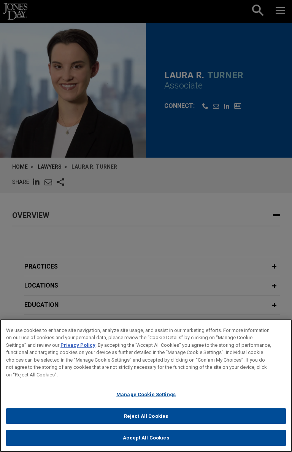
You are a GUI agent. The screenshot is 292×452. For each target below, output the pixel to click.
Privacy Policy (77, 345)
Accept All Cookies (146, 438)
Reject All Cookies (146, 416)
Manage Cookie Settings (146, 394)
